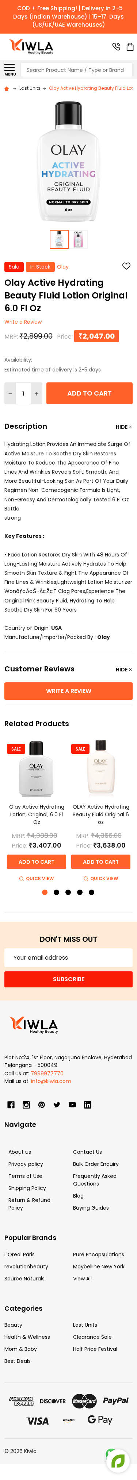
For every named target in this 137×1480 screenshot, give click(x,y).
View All (82, 1278)
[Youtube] (72, 1104)
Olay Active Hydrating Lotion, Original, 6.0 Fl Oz (36, 814)
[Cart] (130, 47)
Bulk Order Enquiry (96, 1164)
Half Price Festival (95, 1349)
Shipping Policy (27, 1188)
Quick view (40, 878)
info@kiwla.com (51, 1081)
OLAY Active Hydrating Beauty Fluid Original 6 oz (101, 814)
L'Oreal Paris (19, 1254)
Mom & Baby (20, 1349)
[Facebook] (11, 1104)
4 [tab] (80, 892)
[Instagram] (26, 1104)
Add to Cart (89, 393)
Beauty (13, 1325)
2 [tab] (57, 892)
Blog (78, 1195)
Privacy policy (25, 1164)
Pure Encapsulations (98, 1254)
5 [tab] (92, 892)
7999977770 (47, 1073)
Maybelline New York (99, 1266)
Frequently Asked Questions (95, 1179)
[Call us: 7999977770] (116, 47)
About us (19, 1152)
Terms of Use (25, 1176)
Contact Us (87, 1152)
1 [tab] (45, 892)
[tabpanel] (36, 811)
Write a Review (23, 322)
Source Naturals (24, 1278)
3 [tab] (68, 892)
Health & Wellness (27, 1337)
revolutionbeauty (26, 1266)
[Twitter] (57, 1104)
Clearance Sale (92, 1337)
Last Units (85, 1325)
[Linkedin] (87, 1104)
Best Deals (17, 1361)
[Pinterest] (41, 1104)
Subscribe (68, 979)
